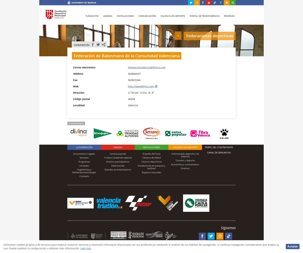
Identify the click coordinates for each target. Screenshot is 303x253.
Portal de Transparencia (205, 16)
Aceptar (292, 246)
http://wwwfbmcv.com (141, 86)
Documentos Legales (84, 153)
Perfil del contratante (219, 147)
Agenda (107, 16)
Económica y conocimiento (185, 164)
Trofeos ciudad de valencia (118, 157)
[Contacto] (227, 2)
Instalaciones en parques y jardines (151, 167)
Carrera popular (118, 153)
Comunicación (147, 16)
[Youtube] (209, 2)
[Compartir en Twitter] (98, 44)
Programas (84, 161)
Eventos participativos (117, 161)
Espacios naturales (151, 172)
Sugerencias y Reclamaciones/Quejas (84, 171)
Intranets (84, 165)
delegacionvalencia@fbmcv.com (147, 67)
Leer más (85, 248)
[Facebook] (203, 2)
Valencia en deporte (173, 16)
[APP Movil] (221, 2)
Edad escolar (117, 165)
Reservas (229, 16)
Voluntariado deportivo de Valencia (185, 155)
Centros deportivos (152, 161)
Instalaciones (125, 16)
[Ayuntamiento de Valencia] (81, 3)
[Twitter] (191, 2)
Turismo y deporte (185, 160)
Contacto (84, 176)
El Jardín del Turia (151, 153)
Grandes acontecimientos (118, 169)
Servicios (84, 157)
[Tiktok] (215, 2)
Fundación (92, 16)
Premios (185, 168)
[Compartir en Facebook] (93, 44)
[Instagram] (197, 2)
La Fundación (84, 147)
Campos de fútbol (151, 157)
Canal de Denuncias (219, 152)
